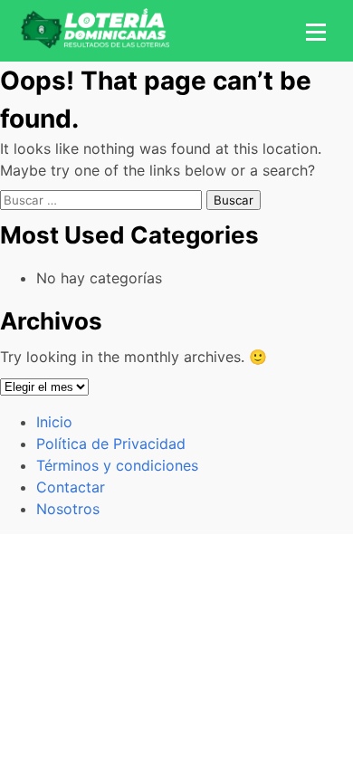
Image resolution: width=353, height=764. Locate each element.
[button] (313, 31)
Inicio (54, 422)
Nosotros (68, 509)
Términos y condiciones (117, 465)
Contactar (70, 487)
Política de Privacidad (111, 444)
